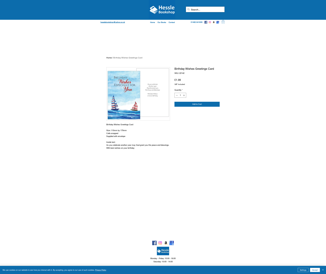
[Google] (217, 22)
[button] (161, 22)
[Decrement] (176, 95)
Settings (303, 270)
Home (109, 57)
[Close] (322, 270)
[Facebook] (206, 22)
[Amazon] (213, 22)
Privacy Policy (100, 270)
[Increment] (184, 95)
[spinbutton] (180, 95)
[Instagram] (209, 22)
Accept (315, 270)
